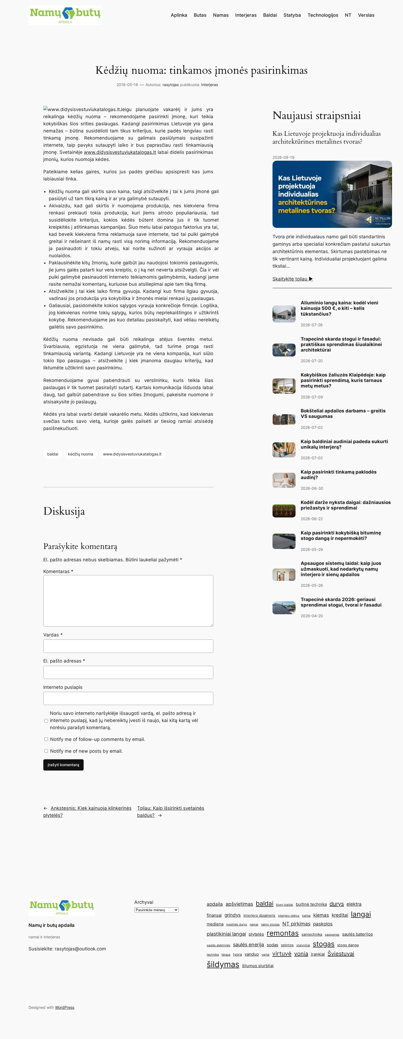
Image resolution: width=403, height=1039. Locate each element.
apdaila (215, 904)
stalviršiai (303, 945)
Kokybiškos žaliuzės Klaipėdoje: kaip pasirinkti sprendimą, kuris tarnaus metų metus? (343, 380)
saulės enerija (248, 944)
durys (337, 904)
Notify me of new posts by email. (86, 751)
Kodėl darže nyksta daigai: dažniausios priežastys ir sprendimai (346, 505)
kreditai (340, 915)
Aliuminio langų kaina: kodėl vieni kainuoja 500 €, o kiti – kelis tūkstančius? (339, 308)
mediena (215, 924)
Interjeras (209, 84)
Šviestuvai (341, 953)
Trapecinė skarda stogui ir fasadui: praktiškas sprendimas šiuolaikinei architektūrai (341, 344)
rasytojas (171, 84)
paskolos (323, 924)
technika (213, 954)
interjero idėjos (288, 916)
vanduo (252, 954)
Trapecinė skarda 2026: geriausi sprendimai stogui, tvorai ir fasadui (341, 602)
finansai (214, 915)
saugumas (332, 934)
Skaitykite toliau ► (293, 279)
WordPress (64, 1007)
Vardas (53, 635)
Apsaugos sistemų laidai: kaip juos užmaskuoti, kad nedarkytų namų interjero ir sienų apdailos (341, 568)
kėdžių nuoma (80, 454)
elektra (354, 904)
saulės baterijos (357, 934)
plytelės (256, 934)
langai (361, 914)
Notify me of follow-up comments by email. (97, 739)
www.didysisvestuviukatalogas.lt (120, 152)
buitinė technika (311, 904)
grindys (233, 915)
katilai (306, 916)
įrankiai (318, 954)
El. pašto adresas (64, 661)
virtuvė (281, 953)
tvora (237, 954)
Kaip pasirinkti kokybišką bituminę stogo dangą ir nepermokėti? (341, 535)
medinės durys (236, 924)
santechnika (312, 934)
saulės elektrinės (218, 945)
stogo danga (348, 945)
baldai (52, 454)
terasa (226, 954)
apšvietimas (239, 904)
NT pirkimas (296, 924)
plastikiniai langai (226, 934)
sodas (272, 944)
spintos (287, 945)
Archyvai (143, 902)
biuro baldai (284, 905)
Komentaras (58, 571)
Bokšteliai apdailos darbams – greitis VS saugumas (343, 413)
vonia (301, 953)
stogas (323, 944)
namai (254, 924)
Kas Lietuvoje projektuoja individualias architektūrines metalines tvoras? (327, 138)
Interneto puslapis (63, 687)
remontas (283, 933)
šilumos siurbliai (258, 965)
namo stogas (270, 924)
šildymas (223, 964)
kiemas (321, 915)
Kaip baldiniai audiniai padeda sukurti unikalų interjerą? (344, 444)
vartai (265, 954)
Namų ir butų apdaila (52, 925)
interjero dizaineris (259, 915)
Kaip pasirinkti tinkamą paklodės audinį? (339, 474)
